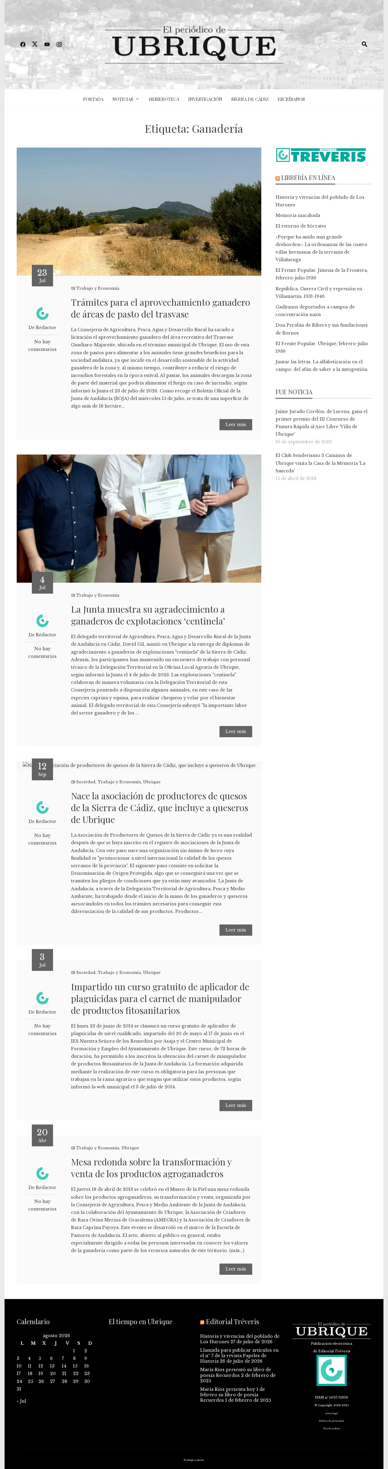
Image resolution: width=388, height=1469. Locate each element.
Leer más (236, 424)
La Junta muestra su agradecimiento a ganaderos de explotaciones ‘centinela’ (148, 615)
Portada (93, 99)
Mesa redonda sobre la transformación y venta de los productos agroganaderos (151, 1168)
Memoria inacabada (298, 215)
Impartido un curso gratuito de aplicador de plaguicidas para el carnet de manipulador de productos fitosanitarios (160, 998)
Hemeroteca (164, 99)
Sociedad (85, 781)
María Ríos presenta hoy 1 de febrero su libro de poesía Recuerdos (232, 1395)
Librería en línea (308, 177)
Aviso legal (331, 1413)
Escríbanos (291, 99)
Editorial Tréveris (232, 1321)
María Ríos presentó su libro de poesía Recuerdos (235, 1372)
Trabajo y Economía (97, 288)
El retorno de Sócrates (301, 226)
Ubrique (152, 781)
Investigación (205, 99)
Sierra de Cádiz (250, 99)
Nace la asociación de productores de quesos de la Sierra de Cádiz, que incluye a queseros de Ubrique (159, 807)
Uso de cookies (331, 1428)
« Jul (21, 1401)
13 (52, 1366)
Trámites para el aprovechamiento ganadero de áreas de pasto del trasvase (160, 308)
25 (30, 1381)
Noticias (122, 99)
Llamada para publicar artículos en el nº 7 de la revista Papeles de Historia (239, 1355)
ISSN (319, 1397)
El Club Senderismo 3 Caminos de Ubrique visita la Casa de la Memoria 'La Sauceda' (320, 463)
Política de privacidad (331, 1421)
